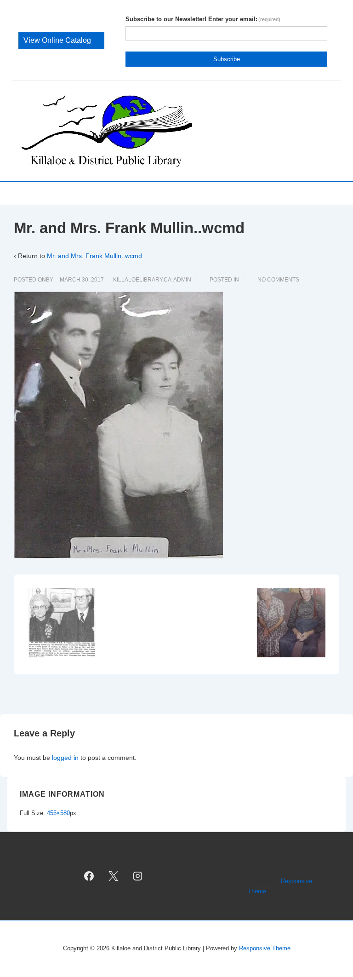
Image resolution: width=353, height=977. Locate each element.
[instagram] (137, 876)
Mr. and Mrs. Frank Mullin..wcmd (94, 255)
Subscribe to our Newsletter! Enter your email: (203, 19)
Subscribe (226, 59)
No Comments (278, 279)
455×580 (58, 813)
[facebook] (89, 876)
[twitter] (113, 876)
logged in (65, 757)
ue (61, 40)
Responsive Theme (264, 948)
